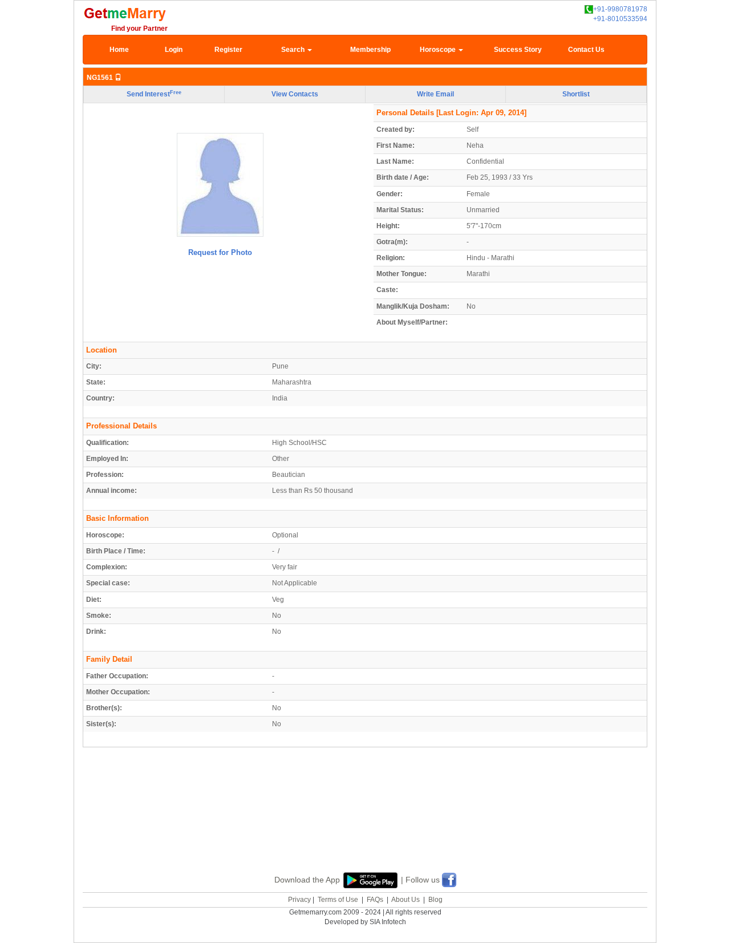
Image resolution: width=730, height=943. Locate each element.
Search (293, 50)
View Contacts (294, 94)
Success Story (518, 50)
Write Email (435, 94)
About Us (405, 900)
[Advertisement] (365, 822)
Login (173, 50)
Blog (435, 900)
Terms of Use (338, 900)
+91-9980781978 (620, 9)
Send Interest (154, 94)
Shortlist (576, 94)
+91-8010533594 (620, 19)
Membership (370, 50)
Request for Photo (220, 252)
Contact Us (586, 50)
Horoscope (438, 50)
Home (119, 50)
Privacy (299, 900)
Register (228, 50)
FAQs (375, 900)
